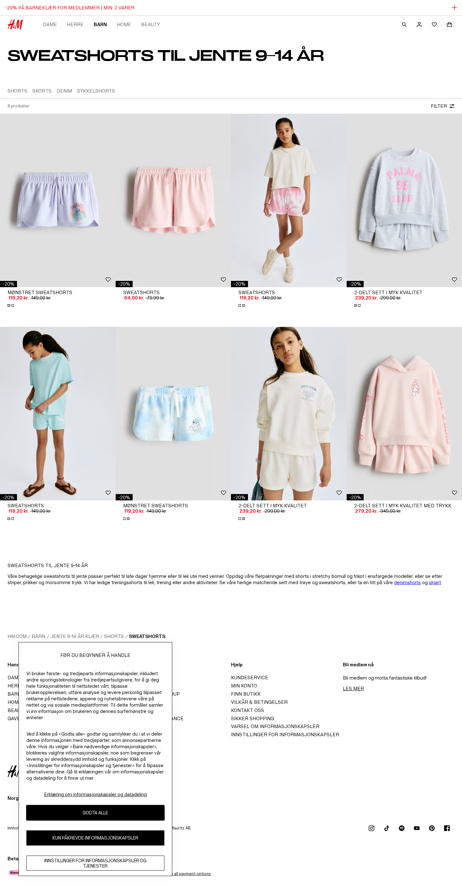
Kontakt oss (247, 710)
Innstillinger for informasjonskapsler (285, 734)
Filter (439, 106)
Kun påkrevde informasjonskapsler (95, 838)
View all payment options (187, 873)
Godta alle (95, 813)
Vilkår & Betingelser (259, 702)
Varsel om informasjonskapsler (275, 726)
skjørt (435, 582)
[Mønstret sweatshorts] (58, 200)
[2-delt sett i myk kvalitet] (289, 413)
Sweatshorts (147, 636)
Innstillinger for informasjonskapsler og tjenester (95, 863)
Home (124, 24)
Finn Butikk (246, 694)
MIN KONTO (244, 685)
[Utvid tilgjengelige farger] (11, 305)
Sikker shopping (252, 718)
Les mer (353, 688)
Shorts (114, 636)
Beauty (150, 24)
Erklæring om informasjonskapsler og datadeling (95, 794)
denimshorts (407, 582)
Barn (100, 24)
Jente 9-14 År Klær (74, 636)
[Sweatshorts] (173, 200)
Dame (50, 24)
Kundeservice (249, 677)
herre (75, 24)
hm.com (17, 636)
